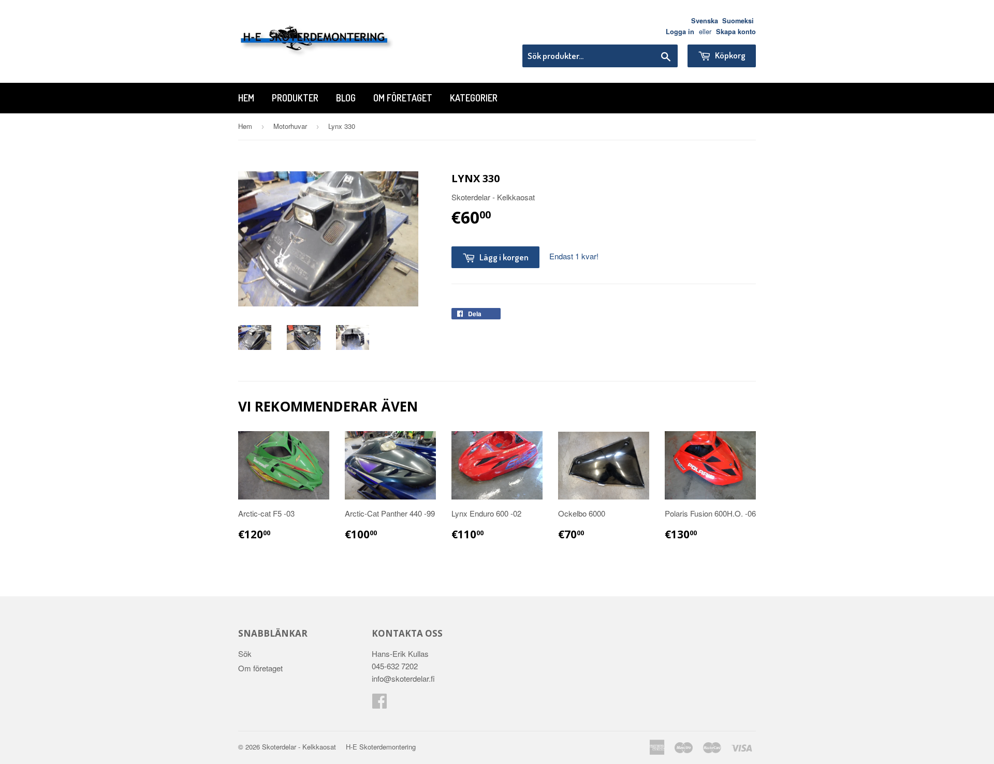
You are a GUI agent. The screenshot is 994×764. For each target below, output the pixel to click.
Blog (346, 98)
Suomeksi (738, 20)
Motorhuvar (290, 126)
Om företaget (402, 98)
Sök (245, 653)
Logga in (680, 31)
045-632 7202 (395, 665)
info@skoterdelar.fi (403, 678)
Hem (246, 98)
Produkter (295, 98)
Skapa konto (736, 31)
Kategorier (474, 98)
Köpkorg (729, 55)
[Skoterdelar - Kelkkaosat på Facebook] (379, 703)
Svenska (704, 20)
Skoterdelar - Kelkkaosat (299, 747)
